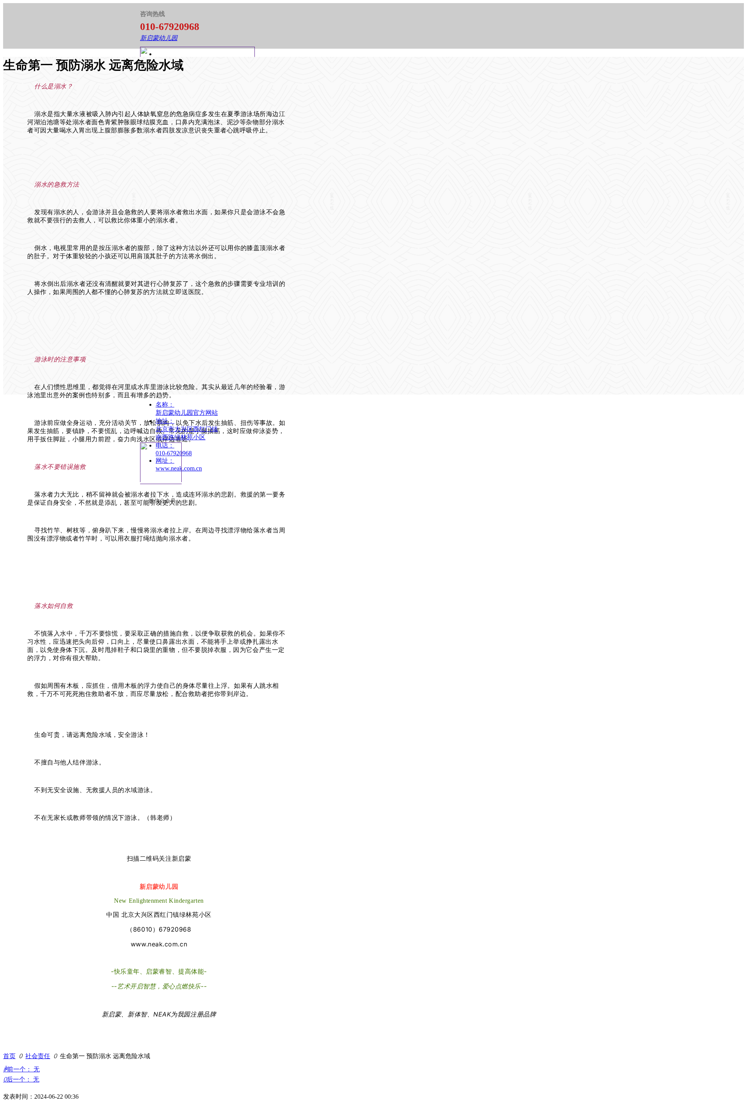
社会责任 (37, 1056)
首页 (9, 1056)
